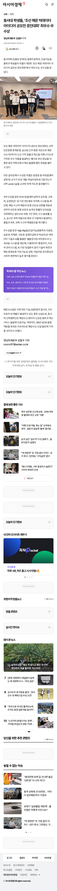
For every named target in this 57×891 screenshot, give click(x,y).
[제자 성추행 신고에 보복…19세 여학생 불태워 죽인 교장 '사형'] (11, 418)
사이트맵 (47, 857)
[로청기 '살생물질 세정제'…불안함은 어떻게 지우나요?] (13, 813)
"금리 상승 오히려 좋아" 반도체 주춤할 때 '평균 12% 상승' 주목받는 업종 (28, 277)
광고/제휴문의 (18, 865)
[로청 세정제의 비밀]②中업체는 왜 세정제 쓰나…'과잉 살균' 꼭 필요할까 (21, 681)
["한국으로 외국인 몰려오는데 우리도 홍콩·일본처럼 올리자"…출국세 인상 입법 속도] (45, 713)
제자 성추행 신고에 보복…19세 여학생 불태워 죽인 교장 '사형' (37, 413)
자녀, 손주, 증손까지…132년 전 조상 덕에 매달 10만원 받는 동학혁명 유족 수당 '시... (28, 282)
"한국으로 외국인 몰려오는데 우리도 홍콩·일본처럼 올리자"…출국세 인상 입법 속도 (21, 710)
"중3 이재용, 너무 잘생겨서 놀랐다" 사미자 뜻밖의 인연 (37, 468)
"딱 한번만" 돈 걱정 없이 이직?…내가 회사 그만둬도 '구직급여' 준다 (36, 455)
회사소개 (6, 865)
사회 (5, 14)
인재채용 (30, 865)
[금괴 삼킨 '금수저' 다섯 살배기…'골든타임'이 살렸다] (11, 445)
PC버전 (35, 857)
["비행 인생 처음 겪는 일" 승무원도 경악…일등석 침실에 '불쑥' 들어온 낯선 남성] (11, 432)
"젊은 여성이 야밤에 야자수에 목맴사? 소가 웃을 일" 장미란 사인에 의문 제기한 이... (28, 288)
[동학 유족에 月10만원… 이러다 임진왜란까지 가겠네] (13, 799)
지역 (12, 14)
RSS (36, 869)
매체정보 (33, 874)
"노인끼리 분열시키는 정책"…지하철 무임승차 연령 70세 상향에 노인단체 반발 (21, 724)
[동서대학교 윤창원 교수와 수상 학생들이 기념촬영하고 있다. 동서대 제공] (28, 98)
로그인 (9, 857)
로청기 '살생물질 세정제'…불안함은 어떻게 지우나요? (37, 808)
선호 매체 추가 (14, 49)
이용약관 (23, 874)
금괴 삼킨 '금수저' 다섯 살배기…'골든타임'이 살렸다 (36, 441)
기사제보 (28, 869)
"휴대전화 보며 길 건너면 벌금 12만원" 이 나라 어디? (38, 778)
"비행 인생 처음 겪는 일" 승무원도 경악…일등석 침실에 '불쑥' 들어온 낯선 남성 (36, 427)
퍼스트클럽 (7, 869)
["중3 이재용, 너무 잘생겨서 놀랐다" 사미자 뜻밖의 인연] (11, 473)
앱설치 (22, 857)
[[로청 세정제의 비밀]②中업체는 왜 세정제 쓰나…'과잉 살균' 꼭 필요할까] (45, 685)
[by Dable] (48, 739)
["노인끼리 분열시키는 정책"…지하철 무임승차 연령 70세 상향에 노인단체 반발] (45, 727)
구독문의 (18, 869)
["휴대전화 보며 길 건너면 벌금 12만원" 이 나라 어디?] (13, 784)
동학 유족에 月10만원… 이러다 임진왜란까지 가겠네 (38, 793)
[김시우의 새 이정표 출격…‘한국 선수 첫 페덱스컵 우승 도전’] (45, 699)
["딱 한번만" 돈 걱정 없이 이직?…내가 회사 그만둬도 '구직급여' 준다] (11, 459)
